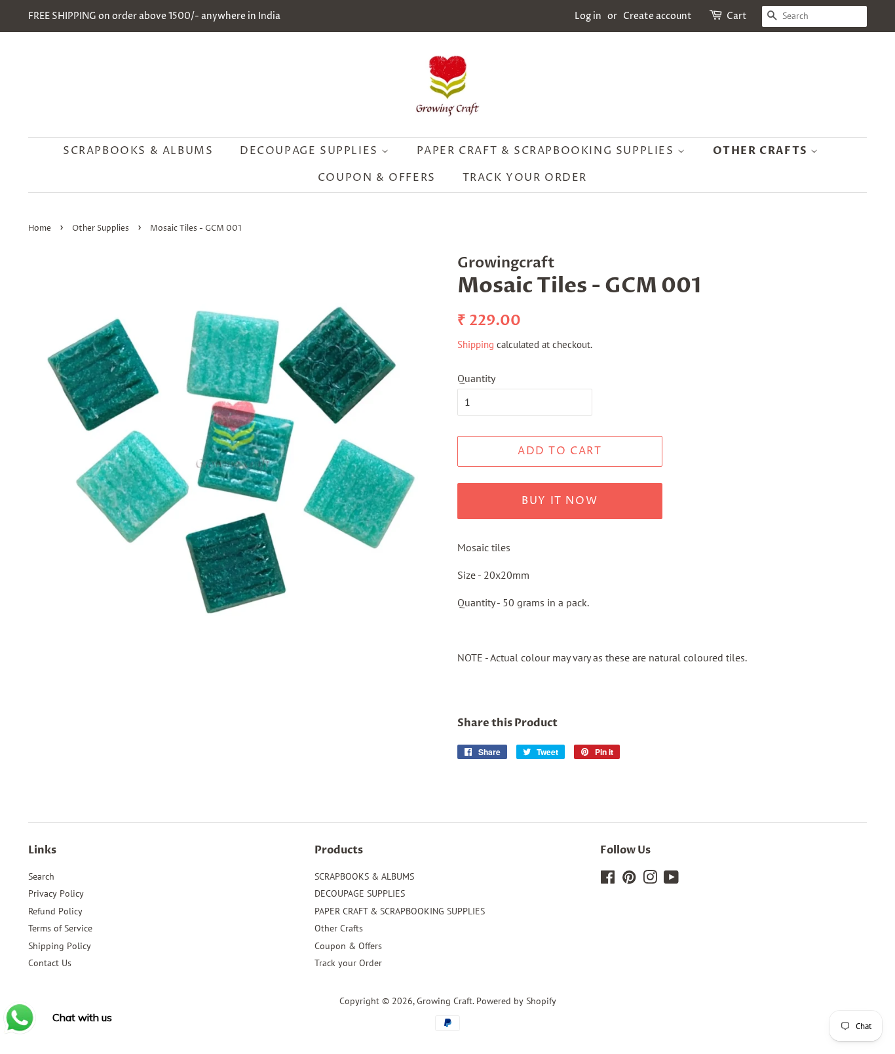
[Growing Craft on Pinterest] (629, 880)
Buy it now (560, 501)
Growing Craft (444, 1001)
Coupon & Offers (377, 177)
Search (41, 876)
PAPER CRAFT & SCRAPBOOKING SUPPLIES (547, 151)
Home (39, 228)
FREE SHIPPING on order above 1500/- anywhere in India (154, 16)
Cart (737, 16)
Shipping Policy (59, 946)
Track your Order (525, 177)
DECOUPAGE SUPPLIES (310, 151)
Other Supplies (100, 228)
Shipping (475, 344)
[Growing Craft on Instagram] (650, 880)
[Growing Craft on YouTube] (671, 880)
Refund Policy (55, 911)
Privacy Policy (56, 893)
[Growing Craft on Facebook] (607, 880)
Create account (657, 16)
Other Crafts (762, 151)
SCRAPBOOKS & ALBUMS (138, 151)
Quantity (476, 378)
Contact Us (49, 963)
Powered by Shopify (516, 1001)
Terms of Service (60, 928)
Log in (588, 16)
